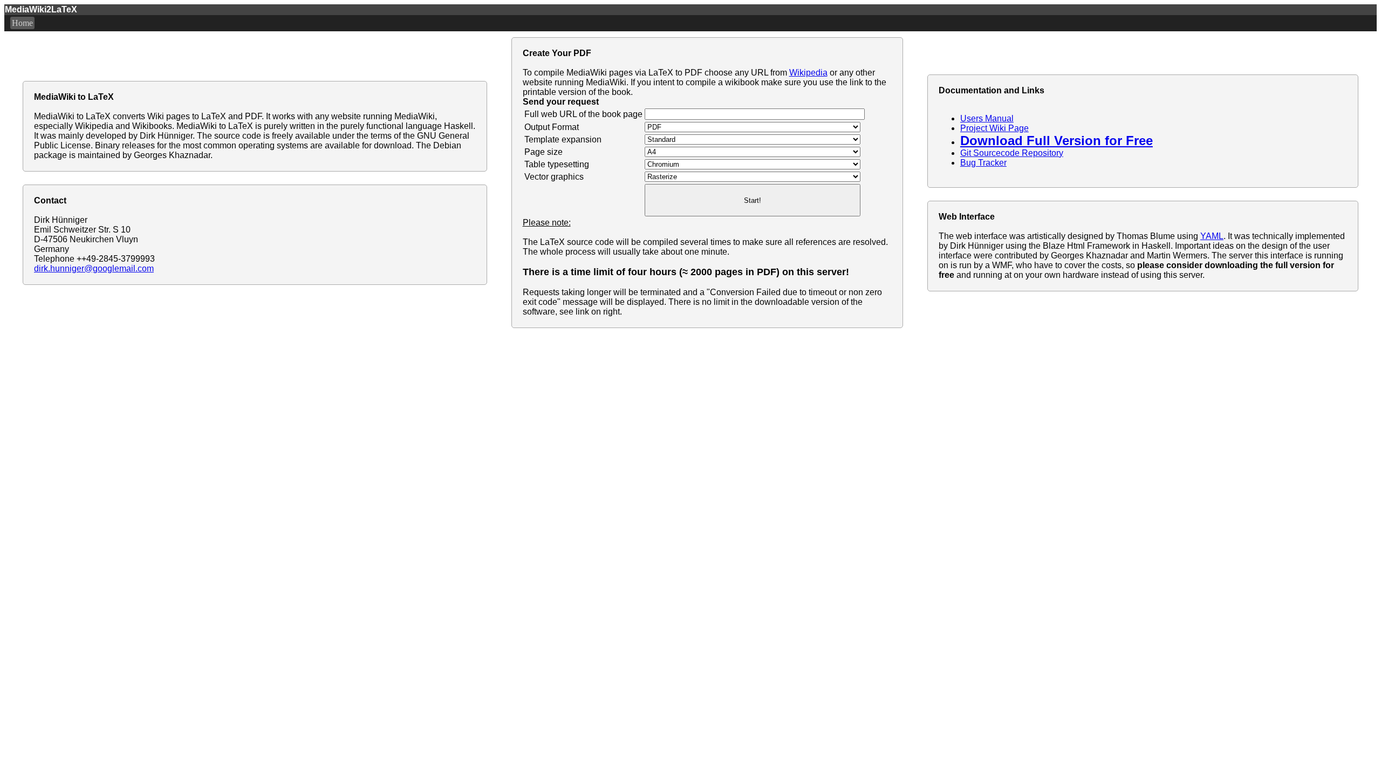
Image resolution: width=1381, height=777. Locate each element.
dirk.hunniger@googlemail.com (94, 268)
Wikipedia (808, 72)
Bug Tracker (983, 162)
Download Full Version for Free (1056, 140)
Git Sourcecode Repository (1011, 153)
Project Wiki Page (994, 128)
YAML (1211, 236)
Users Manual (987, 118)
